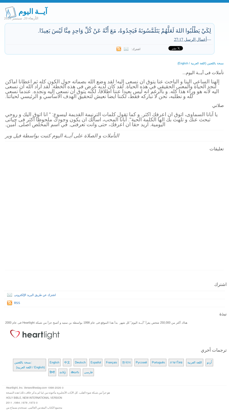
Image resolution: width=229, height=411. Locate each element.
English (54, 362)
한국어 (126, 362)
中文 (67, 362)
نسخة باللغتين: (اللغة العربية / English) (29, 365)
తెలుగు (75, 372)
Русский (141, 362)
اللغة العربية (194, 362)
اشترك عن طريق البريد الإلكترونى (35, 295)
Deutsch (80, 362)
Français (111, 362)
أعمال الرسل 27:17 (190, 39)
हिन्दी (52, 372)
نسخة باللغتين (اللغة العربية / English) (201, 63)
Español (96, 362)
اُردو (209, 362)
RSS (17, 303)
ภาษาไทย (176, 362)
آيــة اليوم (33, 11)
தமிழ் (63, 372)
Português (158, 362)
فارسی (88, 372)
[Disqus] (114, 211)
